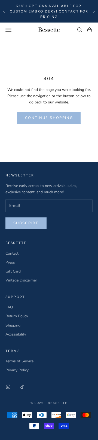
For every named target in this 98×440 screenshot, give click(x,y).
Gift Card (13, 271)
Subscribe (26, 223)
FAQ (9, 307)
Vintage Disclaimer (21, 280)
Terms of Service (19, 361)
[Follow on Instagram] (8, 387)
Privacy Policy (17, 370)
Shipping (12, 325)
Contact (12, 253)
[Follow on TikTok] (22, 387)
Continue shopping (49, 117)
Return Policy (16, 316)
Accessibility (15, 334)
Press (10, 262)
